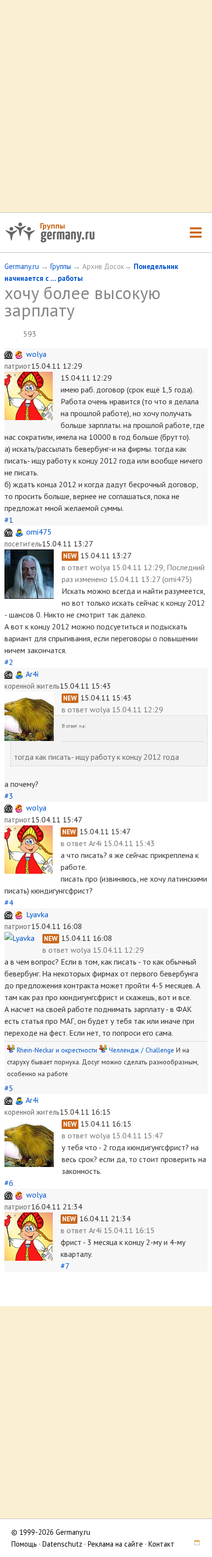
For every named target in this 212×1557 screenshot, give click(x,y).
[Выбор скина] (193, 1544)
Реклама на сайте (115, 1544)
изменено (91, 579)
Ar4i (32, 674)
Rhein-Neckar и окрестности (57, 1050)
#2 (8, 662)
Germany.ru (21, 266)
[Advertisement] (106, 106)
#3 (8, 796)
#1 (8, 520)
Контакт (161, 1544)
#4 (8, 902)
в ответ (76, 567)
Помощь (24, 1544)
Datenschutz (62, 1544)
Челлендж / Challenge (141, 1050)
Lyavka (37, 914)
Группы (52, 226)
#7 (65, 1266)
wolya (36, 354)
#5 (8, 1088)
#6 (8, 1183)
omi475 (39, 532)
